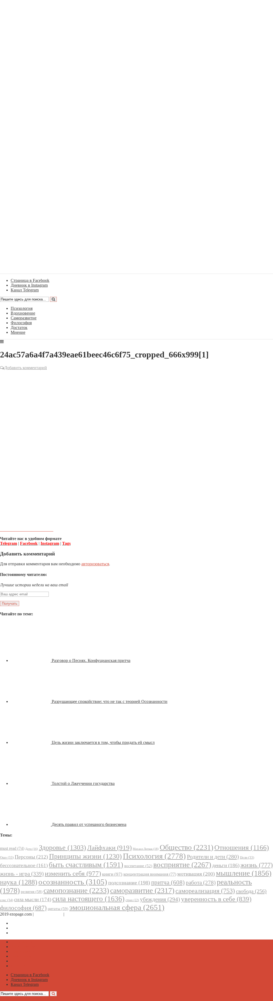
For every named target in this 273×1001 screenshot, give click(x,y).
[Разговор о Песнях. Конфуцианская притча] (31, 660)
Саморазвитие (24, 318)
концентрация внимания (149, 874)
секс (6, 900)
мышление (243, 873)
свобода (251, 891)
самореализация (205, 890)
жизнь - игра (22, 874)
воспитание (138, 866)
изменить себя (73, 873)
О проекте (74, 914)
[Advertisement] (136, 409)
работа (201, 882)
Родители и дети (213, 857)
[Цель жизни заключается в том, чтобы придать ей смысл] (31, 742)
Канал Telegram (25, 932)
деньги (225, 865)
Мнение (18, 332)
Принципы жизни (85, 856)
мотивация (196, 874)
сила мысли (32, 899)
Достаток (19, 327)
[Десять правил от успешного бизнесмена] (31, 824)
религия (31, 891)
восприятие (182, 864)
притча (168, 882)
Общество (186, 847)
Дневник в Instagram (29, 928)
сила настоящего (88, 899)
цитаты (58, 908)
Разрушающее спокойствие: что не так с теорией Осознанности (109, 701)
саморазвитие (142, 890)
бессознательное (24, 865)
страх (132, 900)
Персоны (31, 857)
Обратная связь (48, 914)
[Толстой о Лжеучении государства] (31, 783)
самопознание (76, 890)
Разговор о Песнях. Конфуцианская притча (91, 660)
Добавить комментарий (25, 367)
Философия (21, 322)
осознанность (72, 882)
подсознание (129, 882)
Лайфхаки (109, 847)
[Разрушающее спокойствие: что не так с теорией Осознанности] (31, 701)
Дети (31, 848)
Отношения (241, 847)
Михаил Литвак (146, 848)
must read (12, 848)
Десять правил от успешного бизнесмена (89, 824)
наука (18, 882)
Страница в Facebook (30, 923)
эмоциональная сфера (116, 907)
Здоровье (62, 847)
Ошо (7, 857)
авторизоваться (95, 564)
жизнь (256, 864)
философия (23, 907)
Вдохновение (23, 313)
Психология (22, 308)
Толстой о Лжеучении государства (83, 783)
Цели (247, 857)
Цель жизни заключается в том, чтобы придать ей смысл (103, 742)
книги (112, 874)
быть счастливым (86, 865)
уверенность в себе (216, 899)
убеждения (160, 899)
